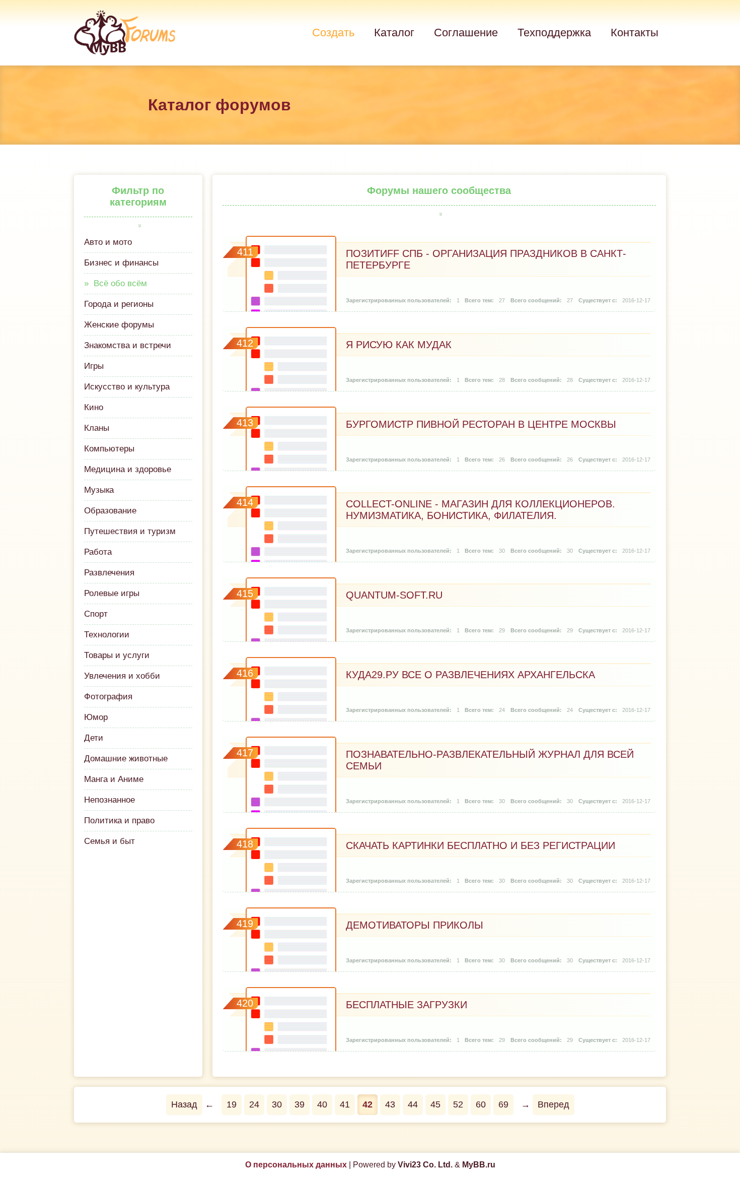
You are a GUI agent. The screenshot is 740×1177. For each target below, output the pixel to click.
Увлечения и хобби (122, 676)
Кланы (96, 428)
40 (322, 1104)
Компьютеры (109, 448)
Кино (93, 407)
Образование (110, 510)
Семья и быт (109, 841)
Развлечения (109, 572)
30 (277, 1104)
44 (413, 1104)
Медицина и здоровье (127, 469)
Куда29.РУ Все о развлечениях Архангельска (470, 674)
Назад (184, 1104)
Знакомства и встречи (127, 345)
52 (458, 1104)
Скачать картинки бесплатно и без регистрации (480, 845)
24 (254, 1104)
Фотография (108, 696)
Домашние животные (126, 758)
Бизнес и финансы (121, 263)
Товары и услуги (117, 655)
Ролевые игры (111, 593)
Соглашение (466, 32)
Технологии (106, 634)
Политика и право (119, 820)
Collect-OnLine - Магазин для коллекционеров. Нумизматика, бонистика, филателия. (480, 509)
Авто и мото (108, 242)
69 (503, 1104)
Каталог (394, 32)
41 (345, 1104)
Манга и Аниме (113, 779)
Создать (333, 32)
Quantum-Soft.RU (394, 595)
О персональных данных (296, 1164)
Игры (94, 366)
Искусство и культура (127, 386)
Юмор (96, 717)
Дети (93, 738)
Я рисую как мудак (399, 344)
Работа (98, 552)
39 (299, 1104)
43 (390, 1104)
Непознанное (109, 800)
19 (232, 1104)
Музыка (99, 490)
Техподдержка (554, 32)
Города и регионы (119, 304)
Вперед (553, 1104)
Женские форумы (119, 325)
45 (435, 1104)
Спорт (96, 614)
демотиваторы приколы (414, 925)
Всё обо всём (120, 283)
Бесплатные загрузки (406, 1004)
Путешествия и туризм (130, 531)
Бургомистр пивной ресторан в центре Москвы (481, 424)
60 (481, 1104)
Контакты (634, 32)
